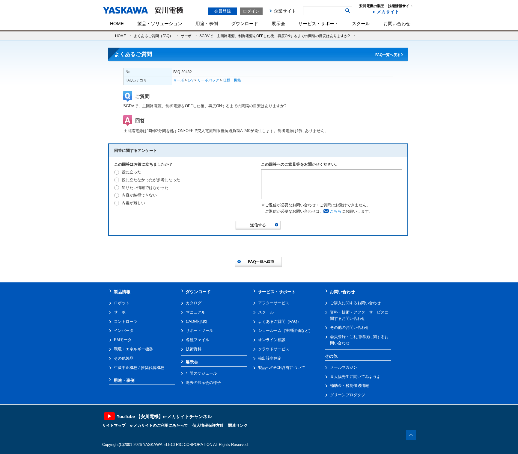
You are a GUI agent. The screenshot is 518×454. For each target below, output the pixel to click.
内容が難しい (133, 203)
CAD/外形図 (196, 321)
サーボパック (208, 80)
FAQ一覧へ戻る (387, 55)
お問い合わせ (396, 23)
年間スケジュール (201, 373)
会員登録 (222, 11)
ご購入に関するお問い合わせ (355, 303)
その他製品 (123, 358)
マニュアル (195, 312)
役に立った (131, 172)
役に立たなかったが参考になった (151, 180)
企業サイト (285, 10)
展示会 (278, 23)
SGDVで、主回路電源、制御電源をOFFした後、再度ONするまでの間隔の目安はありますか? (274, 36)
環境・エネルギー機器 (133, 349)
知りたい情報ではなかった (145, 187)
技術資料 (193, 349)
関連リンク (238, 425)
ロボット (122, 303)
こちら (335, 211)
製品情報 (122, 291)
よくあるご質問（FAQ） (153, 36)
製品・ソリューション (159, 23)
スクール (361, 23)
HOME (117, 23)
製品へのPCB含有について (281, 367)
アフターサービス (273, 303)
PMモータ (123, 340)
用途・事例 (206, 23)
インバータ (123, 330)
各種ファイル (197, 340)
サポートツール (199, 330)
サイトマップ (114, 425)
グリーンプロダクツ (347, 395)
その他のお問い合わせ (349, 327)
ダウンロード (244, 23)
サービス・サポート (318, 23)
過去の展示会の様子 (203, 382)
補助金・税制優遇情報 (349, 385)
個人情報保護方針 (208, 425)
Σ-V (191, 80)
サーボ (186, 36)
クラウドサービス (273, 349)
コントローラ (125, 321)
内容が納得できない (139, 195)
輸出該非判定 (269, 358)
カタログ (193, 303)
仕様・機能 (232, 80)
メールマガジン (343, 367)
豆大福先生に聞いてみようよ (355, 376)
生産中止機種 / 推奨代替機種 (139, 367)
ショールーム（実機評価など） (285, 330)
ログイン (251, 11)
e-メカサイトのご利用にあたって (159, 425)
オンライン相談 (271, 340)
